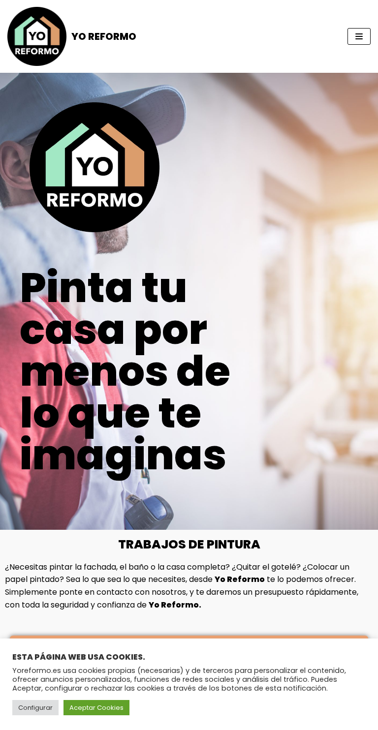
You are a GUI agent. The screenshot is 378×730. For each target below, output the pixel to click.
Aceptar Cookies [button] (96, 707)
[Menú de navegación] (359, 36)
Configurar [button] (35, 707)
